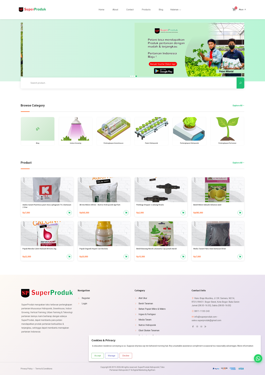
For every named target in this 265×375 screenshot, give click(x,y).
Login (84, 303)
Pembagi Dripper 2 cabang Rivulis (150, 205)
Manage (111, 355)
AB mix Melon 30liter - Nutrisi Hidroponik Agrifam (100, 205)
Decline (125, 355)
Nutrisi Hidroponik (147, 325)
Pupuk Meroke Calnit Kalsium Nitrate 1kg (39, 249)
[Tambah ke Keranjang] (69, 212)
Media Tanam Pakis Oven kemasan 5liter (209, 249)
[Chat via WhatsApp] (258, 358)
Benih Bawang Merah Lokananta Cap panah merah (156, 249)
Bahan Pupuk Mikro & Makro (152, 309)
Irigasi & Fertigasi (147, 314)
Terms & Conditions (43, 369)
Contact (130, 9)
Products (146, 9)
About (115, 9)
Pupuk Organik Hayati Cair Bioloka (94, 249)
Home (101, 9)
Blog (161, 9)
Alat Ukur (143, 298)
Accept (97, 355)
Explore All (237, 105)
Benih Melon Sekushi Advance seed (207, 205)
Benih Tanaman (146, 303)
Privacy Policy (27, 369)
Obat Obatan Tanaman (149, 330)
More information (245, 346)
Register (86, 298)
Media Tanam (145, 319)
